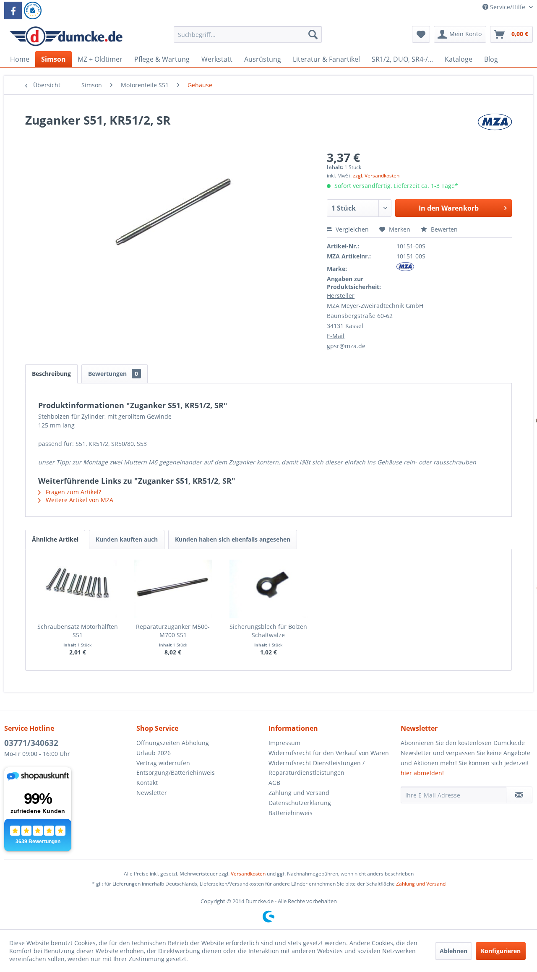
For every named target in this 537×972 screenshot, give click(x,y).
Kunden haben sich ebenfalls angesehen (232, 539)
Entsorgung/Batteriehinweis (175, 773)
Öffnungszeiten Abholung (172, 743)
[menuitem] (248, 38)
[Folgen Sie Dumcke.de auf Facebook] (13, 10)
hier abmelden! (422, 773)
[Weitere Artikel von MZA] (494, 128)
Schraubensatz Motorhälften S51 (77, 631)
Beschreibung (51, 374)
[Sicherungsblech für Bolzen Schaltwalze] (268, 589)
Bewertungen (113, 374)
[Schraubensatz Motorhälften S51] (77, 589)
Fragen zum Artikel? (72, 492)
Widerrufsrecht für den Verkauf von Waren (328, 753)
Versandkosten (248, 873)
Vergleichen (351, 229)
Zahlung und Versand (298, 793)
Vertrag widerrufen (163, 763)
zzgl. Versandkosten (376, 175)
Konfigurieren (501, 951)
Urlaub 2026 (153, 753)
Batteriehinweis (290, 813)
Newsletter (151, 793)
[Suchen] (313, 34)
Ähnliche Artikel (55, 539)
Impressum (284, 743)
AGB (274, 783)
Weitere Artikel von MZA (78, 500)
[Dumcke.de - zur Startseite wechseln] (66, 36)
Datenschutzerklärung (299, 803)
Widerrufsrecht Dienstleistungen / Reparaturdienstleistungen (316, 768)
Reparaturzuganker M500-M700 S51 (173, 631)
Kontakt (147, 783)
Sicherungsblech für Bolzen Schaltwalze (268, 631)
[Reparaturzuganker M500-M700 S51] (173, 589)
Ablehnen (453, 951)
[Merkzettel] (421, 34)
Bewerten (443, 229)
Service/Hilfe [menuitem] (507, 7)
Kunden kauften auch (127, 539)
